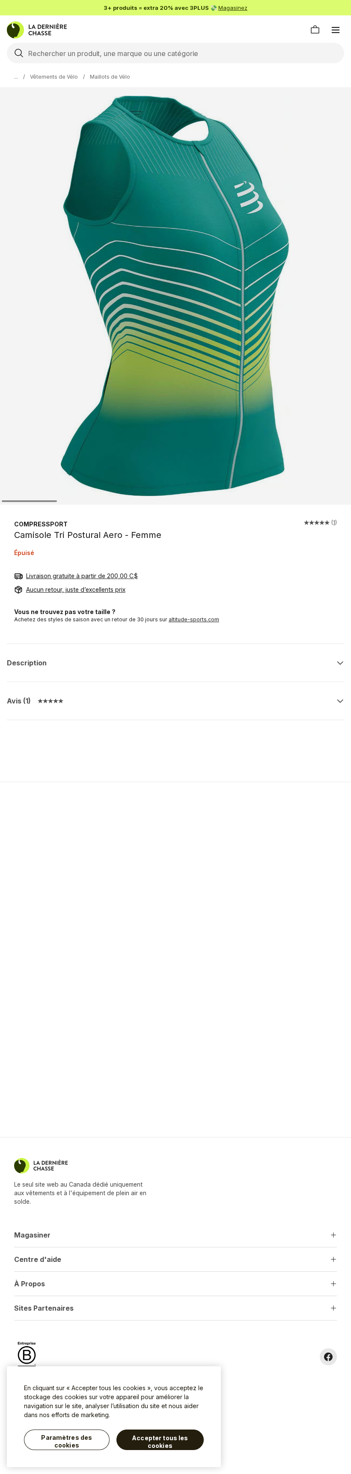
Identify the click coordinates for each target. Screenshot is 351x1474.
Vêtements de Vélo (54, 77)
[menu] (335, 29)
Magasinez (232, 7)
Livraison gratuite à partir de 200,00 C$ (82, 575)
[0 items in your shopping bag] (315, 29)
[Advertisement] (175, 849)
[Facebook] (328, 1356)
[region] (114, 1416)
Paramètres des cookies (66, 1441)
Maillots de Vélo (110, 77)
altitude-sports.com (194, 619)
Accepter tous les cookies (160, 1441)
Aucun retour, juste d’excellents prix (75, 589)
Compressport (41, 524)
